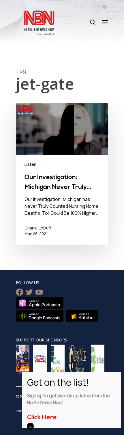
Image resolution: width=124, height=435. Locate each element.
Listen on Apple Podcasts (39, 303)
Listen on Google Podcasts (39, 316)
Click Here (42, 417)
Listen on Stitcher (82, 316)
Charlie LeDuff (38, 228)
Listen (30, 164)
